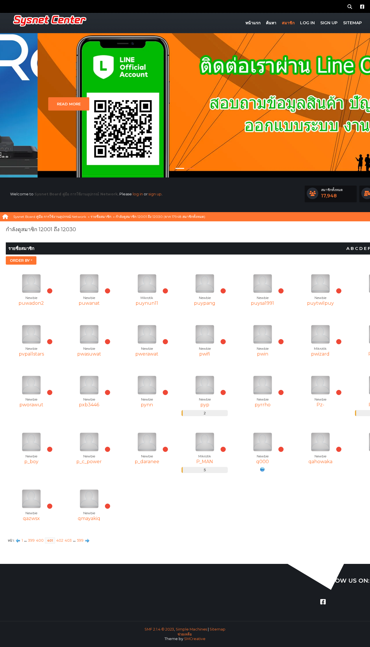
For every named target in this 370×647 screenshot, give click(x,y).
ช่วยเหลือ (184, 634)
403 (68, 540)
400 (40, 540)
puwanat (89, 303)
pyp (204, 404)
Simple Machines (191, 629)
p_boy (31, 461)
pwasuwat (89, 354)
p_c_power (89, 461)
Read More (31, 104)
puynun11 (147, 303)
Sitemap (217, 629)
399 (31, 540)
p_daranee (147, 461)
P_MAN (204, 461)
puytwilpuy (320, 303)
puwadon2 (31, 303)
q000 (262, 461)
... (26, 540)
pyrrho (263, 404)
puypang (204, 303)
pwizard (320, 354)
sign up (155, 194)
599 (80, 540)
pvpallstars (31, 354)
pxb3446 (89, 404)
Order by (20, 260)
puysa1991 (262, 303)
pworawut (31, 404)
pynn (147, 404)
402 (59, 540)
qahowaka (320, 461)
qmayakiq (89, 518)
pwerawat (146, 354)
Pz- (320, 404)
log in (138, 194)
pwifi (204, 354)
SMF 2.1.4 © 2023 (159, 629)
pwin (262, 354)
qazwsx (31, 518)
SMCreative (195, 639)
